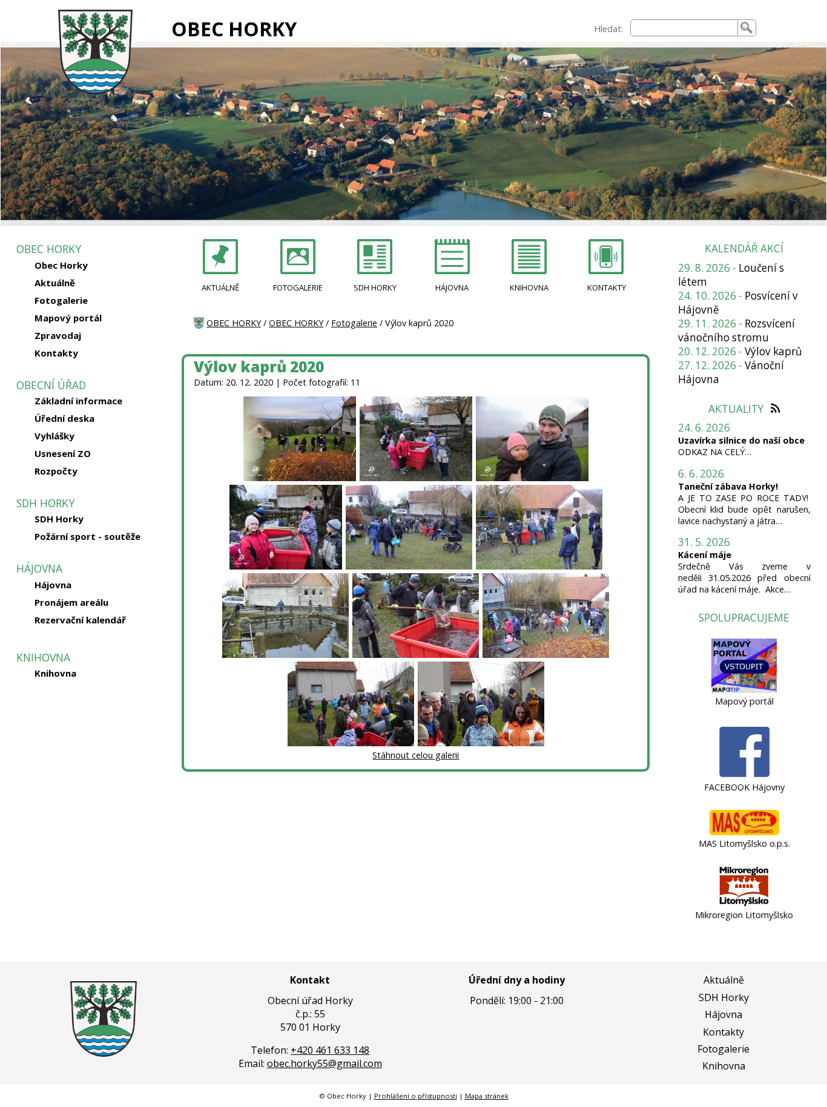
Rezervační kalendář (80, 620)
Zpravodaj (58, 335)
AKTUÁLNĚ (220, 287)
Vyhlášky (54, 436)
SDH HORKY (375, 287)
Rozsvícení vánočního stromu (736, 330)
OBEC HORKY (234, 29)
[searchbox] (684, 27)
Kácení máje (704, 554)
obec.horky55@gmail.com (324, 1063)
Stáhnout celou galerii (415, 755)
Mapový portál (68, 318)
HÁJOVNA (452, 287)
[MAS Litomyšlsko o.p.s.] (744, 832)
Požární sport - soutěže (87, 536)
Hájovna (53, 585)
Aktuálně (55, 283)
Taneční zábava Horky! (728, 486)
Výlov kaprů (773, 351)
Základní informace (78, 401)
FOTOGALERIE (298, 287)
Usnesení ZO (63, 453)
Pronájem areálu (71, 602)
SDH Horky (59, 519)
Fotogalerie (61, 300)
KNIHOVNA (529, 287)
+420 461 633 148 (330, 1050)
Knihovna (55, 673)
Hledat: (608, 28)
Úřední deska (64, 418)
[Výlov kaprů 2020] (300, 478)
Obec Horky (61, 265)
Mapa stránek (487, 1095)
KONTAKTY (606, 287)
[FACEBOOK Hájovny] (744, 775)
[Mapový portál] (744, 689)
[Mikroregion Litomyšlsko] (744, 903)
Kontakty (56, 353)
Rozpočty (56, 471)
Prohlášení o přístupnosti (415, 1095)
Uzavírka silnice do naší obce (741, 440)
